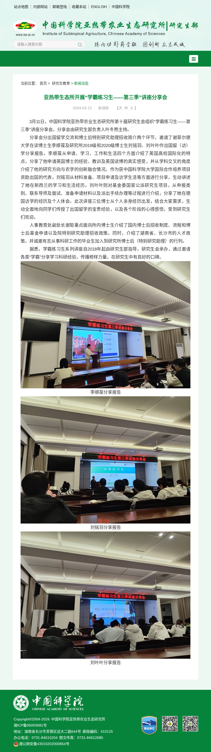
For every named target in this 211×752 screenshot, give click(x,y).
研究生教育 (61, 83)
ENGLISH (99, 7)
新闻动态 (81, 83)
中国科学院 (121, 7)
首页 (43, 83)
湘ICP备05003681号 (30, 725)
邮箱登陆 (59, 7)
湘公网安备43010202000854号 (44, 744)
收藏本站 (79, 7)
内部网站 (40, 7)
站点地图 (21, 7)
